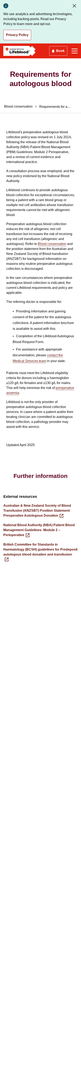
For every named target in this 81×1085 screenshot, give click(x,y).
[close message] (75, 5)
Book (60, 51)
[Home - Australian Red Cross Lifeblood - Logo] (19, 51)
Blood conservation (52, 244)
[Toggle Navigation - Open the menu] (74, 51)
